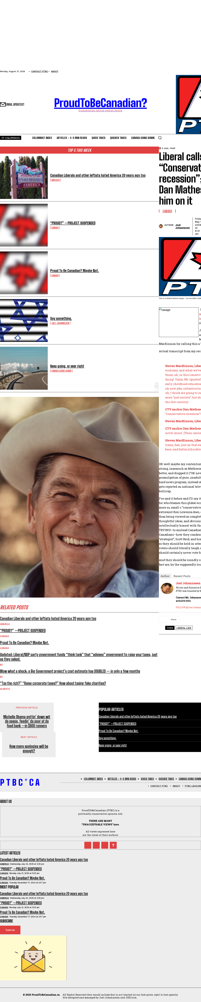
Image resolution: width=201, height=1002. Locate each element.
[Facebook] (187, 619)
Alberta (5, 688)
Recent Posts (182, 576)
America (55, 180)
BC (1, 664)
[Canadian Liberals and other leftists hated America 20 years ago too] (24, 177)
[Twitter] (87, 845)
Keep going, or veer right (67, 366)
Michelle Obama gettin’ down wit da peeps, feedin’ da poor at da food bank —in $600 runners (26, 721)
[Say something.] (24, 320)
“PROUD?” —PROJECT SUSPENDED (72, 223)
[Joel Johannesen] (161, 226)
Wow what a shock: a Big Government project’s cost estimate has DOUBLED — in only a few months (70, 671)
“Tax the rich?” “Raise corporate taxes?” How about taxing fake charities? (53, 683)
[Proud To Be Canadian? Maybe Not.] (24, 272)
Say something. (61, 318)
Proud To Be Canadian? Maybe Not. (74, 271)
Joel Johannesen (60, 323)
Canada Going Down (61, 370)
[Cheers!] (113, 845)
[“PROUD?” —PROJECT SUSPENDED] (24, 225)
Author (165, 576)
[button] (160, 137)
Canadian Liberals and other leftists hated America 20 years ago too (98, 175)
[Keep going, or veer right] (24, 368)
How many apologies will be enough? (28, 748)
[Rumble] (96, 845)
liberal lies (184, 628)
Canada (55, 227)
